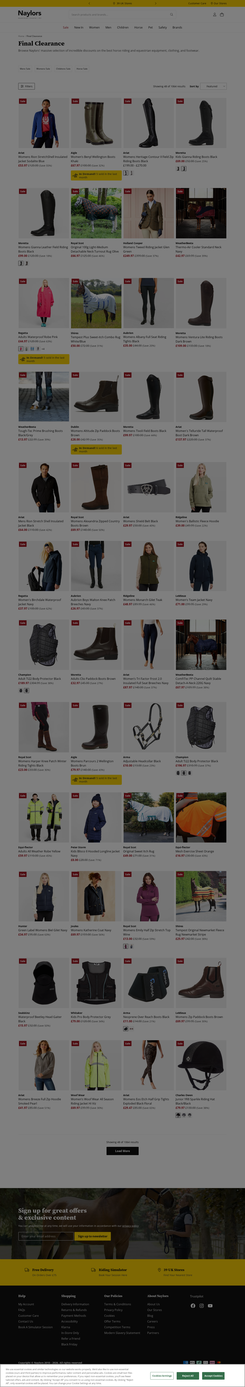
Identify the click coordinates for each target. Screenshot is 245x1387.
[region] (122, 1375)
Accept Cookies (213, 1375)
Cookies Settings (162, 1375)
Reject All (188, 1375)
